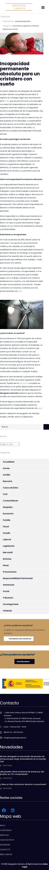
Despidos (8, 507)
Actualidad (8, 461)
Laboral (7, 539)
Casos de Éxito (10, 487)
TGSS (7, 101)
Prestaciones (9, 571)
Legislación (8, 546)
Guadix (6, 533)
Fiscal (6, 526)
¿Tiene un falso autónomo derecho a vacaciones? (23, 784)
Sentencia (23, 383)
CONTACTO (5, 850)
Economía (8, 513)
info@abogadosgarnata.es (15, 738)
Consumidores (10, 500)
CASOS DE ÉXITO (7, 840)
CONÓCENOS (5, 830)
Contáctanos (23, 661)
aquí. (20, 291)
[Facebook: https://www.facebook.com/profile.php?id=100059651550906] (4, 810)
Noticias (7, 558)
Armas (6, 468)
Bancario (7, 481)
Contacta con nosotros (20, 638)
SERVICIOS (4, 835)
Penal (6, 565)
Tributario (8, 597)
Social (6, 591)
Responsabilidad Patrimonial (18, 578)
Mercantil (8, 552)
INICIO (2, 825)
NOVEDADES (5, 845)
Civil (5, 494)
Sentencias (8, 584)
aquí (40, 408)
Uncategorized (10, 604)
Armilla (6, 474)
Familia (6, 520)
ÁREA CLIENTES (6, 854)
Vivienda (7, 610)
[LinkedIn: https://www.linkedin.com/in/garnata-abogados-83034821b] (12, 810)
